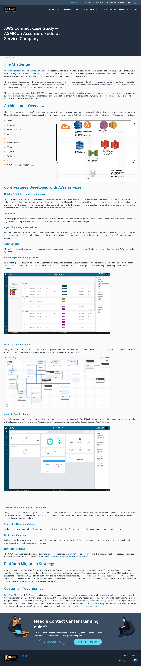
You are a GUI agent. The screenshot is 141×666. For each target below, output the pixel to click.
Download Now (54, 642)
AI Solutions (87, 9)
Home (51, 9)
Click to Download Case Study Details (84, 606)
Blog (121, 9)
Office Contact (130, 655)
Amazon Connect (66, 9)
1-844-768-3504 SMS (95, 3)
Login (135, 3)
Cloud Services (108, 9)
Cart (129, 3)
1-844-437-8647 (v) (76, 3)
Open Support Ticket (117, 3)
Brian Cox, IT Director (13, 595)
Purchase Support (89, 642)
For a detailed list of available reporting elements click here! (63, 556)
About (130, 9)
